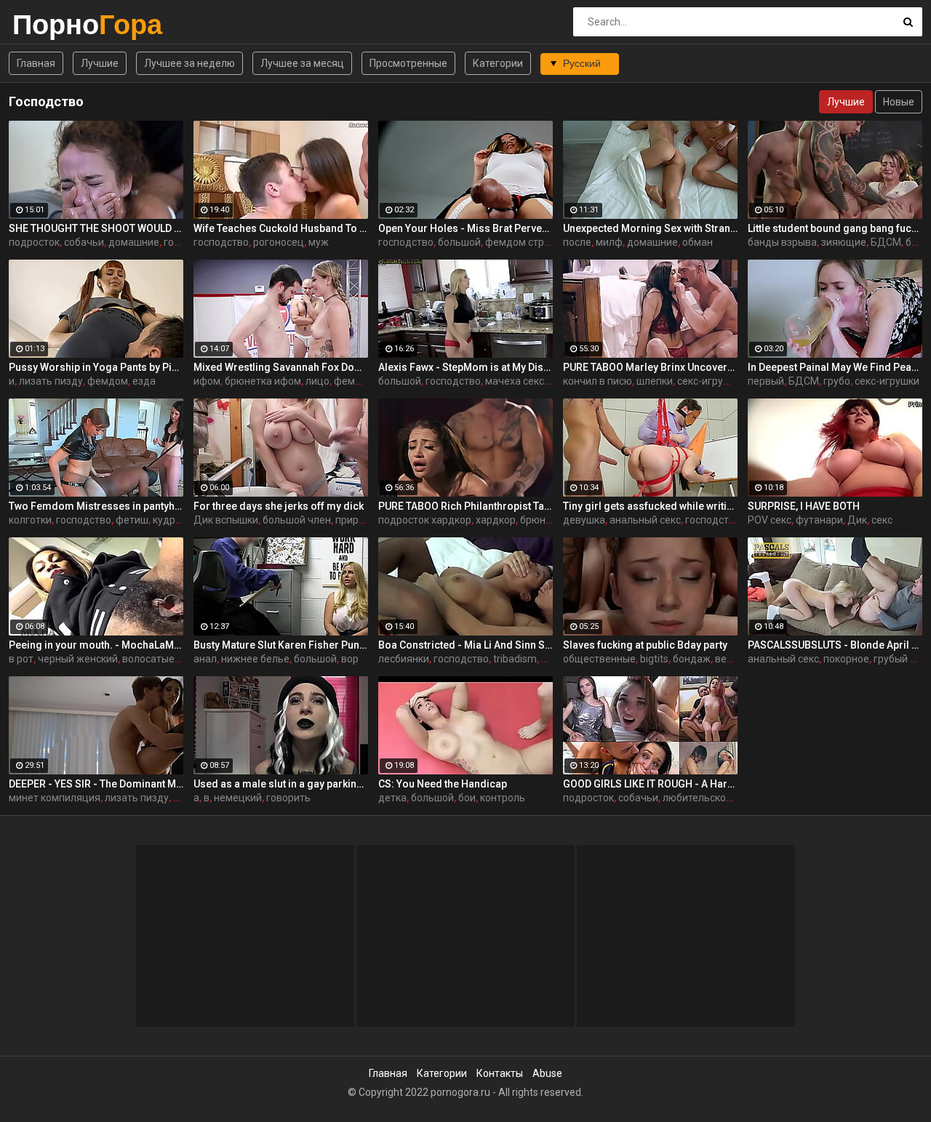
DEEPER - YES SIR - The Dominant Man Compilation (96, 784)
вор (350, 659)
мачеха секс (514, 381)
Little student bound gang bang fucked (835, 228)
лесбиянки (403, 659)
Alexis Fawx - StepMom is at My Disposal (465, 367)
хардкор (496, 520)
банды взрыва (782, 242)
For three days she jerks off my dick (278, 506)
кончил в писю (597, 381)
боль (917, 242)
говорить (288, 798)
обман (697, 242)
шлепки (654, 381)
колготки (30, 520)
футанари (819, 520)
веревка (735, 659)
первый (766, 381)
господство (221, 242)
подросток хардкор (424, 520)
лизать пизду (51, 381)
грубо (836, 381)
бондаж (692, 659)
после (577, 242)
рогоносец (278, 242)
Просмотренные (408, 63)
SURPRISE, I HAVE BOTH (804, 506)
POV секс (769, 520)
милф (609, 242)
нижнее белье (255, 659)
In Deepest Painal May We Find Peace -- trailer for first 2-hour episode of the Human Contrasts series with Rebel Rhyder (835, 367)
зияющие (843, 242)
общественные (599, 659)
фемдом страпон (526, 242)
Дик (857, 520)
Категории (498, 63)
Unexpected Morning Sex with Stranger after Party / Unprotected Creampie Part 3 (650, 228)
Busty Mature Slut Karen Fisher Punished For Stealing (280, 645)
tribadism (515, 659)
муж (318, 242)
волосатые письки (166, 659)
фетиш (132, 520)
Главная (36, 63)
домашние (133, 242)
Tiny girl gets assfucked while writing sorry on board (650, 506)
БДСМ (886, 242)
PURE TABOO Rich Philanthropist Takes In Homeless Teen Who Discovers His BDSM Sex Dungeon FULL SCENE (465, 506)
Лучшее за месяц (302, 63)
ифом (206, 381)
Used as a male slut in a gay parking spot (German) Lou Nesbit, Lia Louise (280, 784)
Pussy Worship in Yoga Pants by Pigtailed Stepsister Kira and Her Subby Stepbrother (96, 367)
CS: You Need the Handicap (442, 784)
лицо (317, 381)
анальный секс (645, 520)
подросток (34, 242)
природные (362, 520)
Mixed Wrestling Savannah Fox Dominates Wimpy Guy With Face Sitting (280, 367)
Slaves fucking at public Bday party (645, 645)
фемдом (107, 381)
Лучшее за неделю (189, 63)
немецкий (238, 798)
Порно (50, 24)
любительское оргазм (715, 798)
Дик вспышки (225, 520)
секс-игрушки (709, 381)
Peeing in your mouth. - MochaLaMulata (96, 645)
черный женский (78, 659)
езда (144, 381)
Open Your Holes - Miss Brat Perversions (465, 228)
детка (392, 798)
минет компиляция (54, 798)
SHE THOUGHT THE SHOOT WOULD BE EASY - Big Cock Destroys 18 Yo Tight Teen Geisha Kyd (96, 228)
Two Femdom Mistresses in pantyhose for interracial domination (96, 506)
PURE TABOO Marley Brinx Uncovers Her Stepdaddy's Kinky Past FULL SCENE (650, 367)
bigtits (654, 659)
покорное (846, 659)
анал (205, 659)
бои (467, 798)
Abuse (547, 1073)
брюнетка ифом (263, 381)
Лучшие (100, 63)
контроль (502, 798)
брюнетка (543, 520)
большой (459, 242)
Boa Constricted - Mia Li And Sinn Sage (465, 645)
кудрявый (176, 520)
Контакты (499, 1073)
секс (881, 520)
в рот (21, 659)
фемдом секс (366, 381)
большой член (297, 520)
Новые (898, 102)
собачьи (84, 242)
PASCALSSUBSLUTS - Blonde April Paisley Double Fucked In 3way (835, 645)
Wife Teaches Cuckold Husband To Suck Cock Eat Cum (280, 228)
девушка (584, 520)
